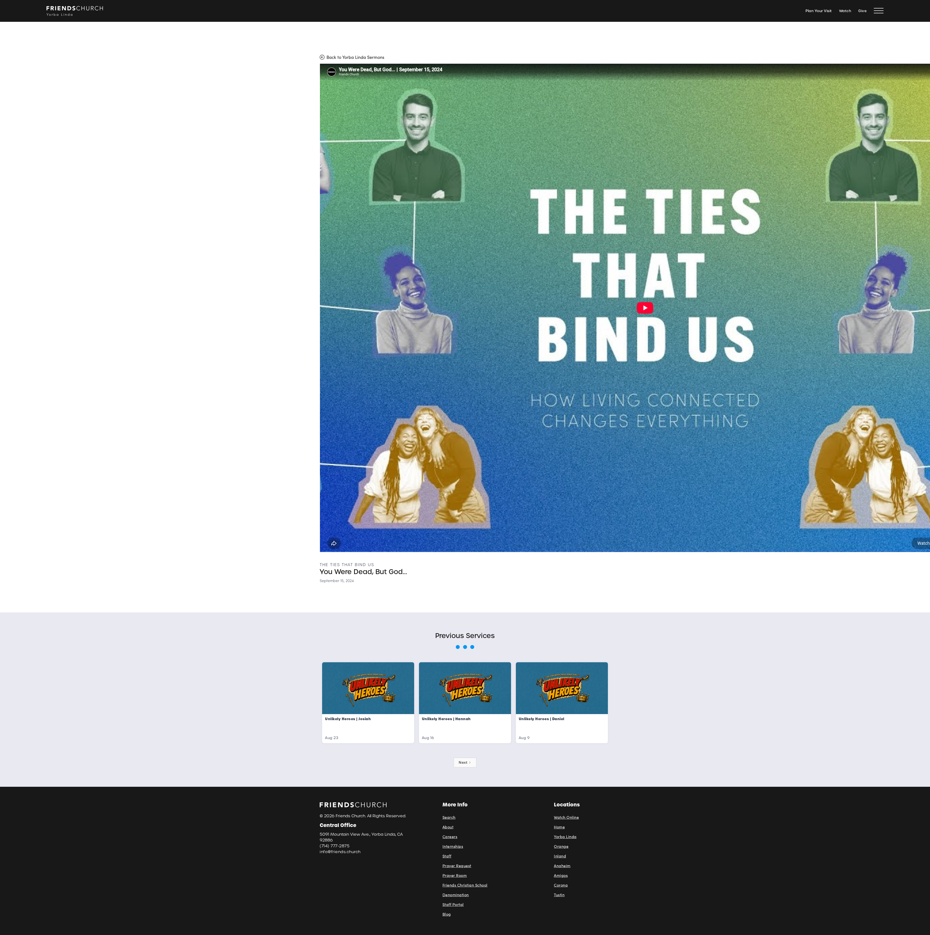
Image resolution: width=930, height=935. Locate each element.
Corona (561, 885)
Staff (446, 855)
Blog (446, 914)
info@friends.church (340, 851)
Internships (452, 846)
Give (862, 11)
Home (559, 826)
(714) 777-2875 (334, 846)
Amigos (561, 875)
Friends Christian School (465, 885)
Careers (449, 836)
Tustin (559, 894)
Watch (845, 11)
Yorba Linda (565, 836)
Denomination (455, 894)
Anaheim (562, 865)
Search (449, 817)
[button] (879, 11)
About (448, 826)
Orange (561, 846)
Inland (560, 855)
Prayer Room (454, 875)
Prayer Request (456, 865)
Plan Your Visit (819, 11)
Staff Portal (453, 904)
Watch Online (566, 817)
